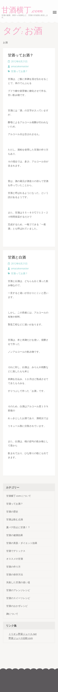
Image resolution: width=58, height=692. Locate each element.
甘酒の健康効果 (14, 535)
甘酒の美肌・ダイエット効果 (21, 543)
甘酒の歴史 (12, 511)
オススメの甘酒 (14, 558)
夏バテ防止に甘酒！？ (18, 527)
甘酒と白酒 (17, 257)
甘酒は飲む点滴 (14, 519)
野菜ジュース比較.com (21, 638)
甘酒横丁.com (22, 10)
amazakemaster (20, 66)
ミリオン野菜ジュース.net (23, 634)
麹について (12, 613)
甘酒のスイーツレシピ (18, 598)
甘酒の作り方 (13, 566)
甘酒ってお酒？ (20, 55)
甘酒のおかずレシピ (17, 606)
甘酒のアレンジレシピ (18, 590)
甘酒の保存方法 (14, 574)
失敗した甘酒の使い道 (18, 582)
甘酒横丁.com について (18, 495)
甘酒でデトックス (15, 551)
